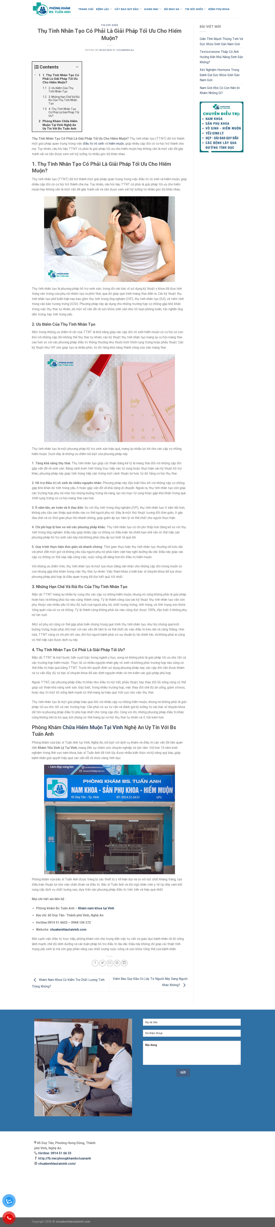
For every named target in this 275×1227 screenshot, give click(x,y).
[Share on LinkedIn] (124, 963)
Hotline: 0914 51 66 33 (54, 1153)
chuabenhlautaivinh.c (66, 929)
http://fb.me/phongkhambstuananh (64, 1158)
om (84, 929)
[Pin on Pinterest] (117, 963)
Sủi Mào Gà (171, 9)
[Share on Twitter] (102, 963)
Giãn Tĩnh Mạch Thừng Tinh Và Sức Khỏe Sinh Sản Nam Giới (221, 41)
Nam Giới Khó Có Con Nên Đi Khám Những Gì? (220, 90)
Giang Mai (151, 9)
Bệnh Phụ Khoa (218, 9)
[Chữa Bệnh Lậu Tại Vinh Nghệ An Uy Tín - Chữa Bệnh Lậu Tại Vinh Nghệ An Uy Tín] (52, 9)
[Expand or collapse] (77, 67)
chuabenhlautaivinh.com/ (56, 1164)
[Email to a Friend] (109, 963)
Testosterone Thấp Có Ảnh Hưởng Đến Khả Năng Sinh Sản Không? (221, 57)
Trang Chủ (85, 9)
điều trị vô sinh (93, 143)
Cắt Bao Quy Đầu (127, 9)
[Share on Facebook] (95, 963)
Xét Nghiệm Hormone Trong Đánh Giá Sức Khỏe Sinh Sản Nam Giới (220, 75)
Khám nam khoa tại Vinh (96, 908)
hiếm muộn (116, 143)
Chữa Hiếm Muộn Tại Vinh (93, 727)
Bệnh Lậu (102, 9)
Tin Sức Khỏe (194, 9)
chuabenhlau (125, 50)
